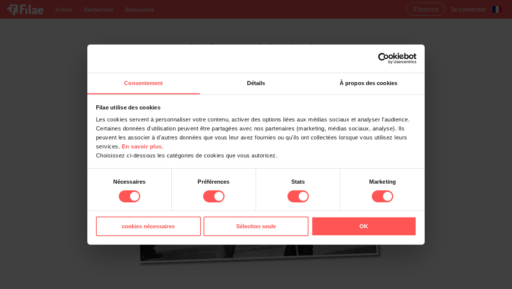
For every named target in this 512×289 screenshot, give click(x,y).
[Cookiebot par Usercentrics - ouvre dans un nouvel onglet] (383, 58)
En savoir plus (142, 146)
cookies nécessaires (148, 226)
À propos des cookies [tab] (368, 82)
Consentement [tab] (143, 82)
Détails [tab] (256, 82)
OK (363, 226)
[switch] (214, 196)
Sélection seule (256, 226)
